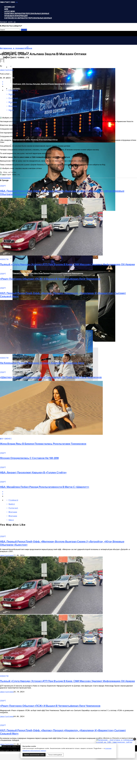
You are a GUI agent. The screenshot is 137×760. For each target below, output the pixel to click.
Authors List (9, 7)
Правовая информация (16, 16)
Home (6, 9)
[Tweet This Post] (70, 494)
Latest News (9, 11)
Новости (12, 67)
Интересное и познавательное (23, 56)
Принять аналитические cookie (34, 755)
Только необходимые (55, 755)
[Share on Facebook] (70, 491)
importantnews (7, 70)
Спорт (11, 78)
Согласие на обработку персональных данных (28, 18)
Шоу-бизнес (14, 89)
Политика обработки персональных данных (26, 13)
